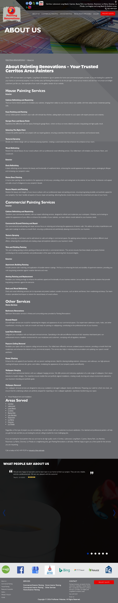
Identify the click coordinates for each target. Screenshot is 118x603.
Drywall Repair (11, 320)
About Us (36, 14)
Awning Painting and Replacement (19, 276)
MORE (3, 597)
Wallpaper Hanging (13, 370)
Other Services (50, 587)
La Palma (11, 420)
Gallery (96, 14)
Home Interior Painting (53, 585)
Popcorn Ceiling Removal (15, 343)
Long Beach (12, 408)
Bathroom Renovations (15, 311)
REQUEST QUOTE (108, 13)
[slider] (31, 477)
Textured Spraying (13, 139)
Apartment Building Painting (17, 264)
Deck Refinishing (12, 165)
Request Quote (104, 582)
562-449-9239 (112, 9)
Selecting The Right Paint (16, 130)
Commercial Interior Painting (33, 587)
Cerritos (10, 404)
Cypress (10, 411)
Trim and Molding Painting (16, 247)
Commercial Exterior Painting (33, 585)
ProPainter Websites (58, 599)
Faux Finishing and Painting (16, 112)
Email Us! (71, 597)
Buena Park (11, 413)
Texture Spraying (12, 235)
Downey (11, 422)
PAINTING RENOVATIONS (15, 60)
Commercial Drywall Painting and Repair (22, 223)
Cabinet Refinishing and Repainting (19, 100)
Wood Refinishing (12, 148)
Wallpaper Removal (13, 385)
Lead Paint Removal (13, 332)
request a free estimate (36, 450)
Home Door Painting (14, 177)
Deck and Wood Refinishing (16, 288)
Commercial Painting (49, 14)
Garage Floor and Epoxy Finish (18, 121)
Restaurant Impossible (82, 14)
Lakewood (11, 406)
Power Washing (12, 358)
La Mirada (11, 424)
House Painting (66, 14)
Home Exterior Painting (31, 590)
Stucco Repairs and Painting (17, 189)
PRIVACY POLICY (6, 595)
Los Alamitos (12, 415)
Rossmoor (11, 417)
